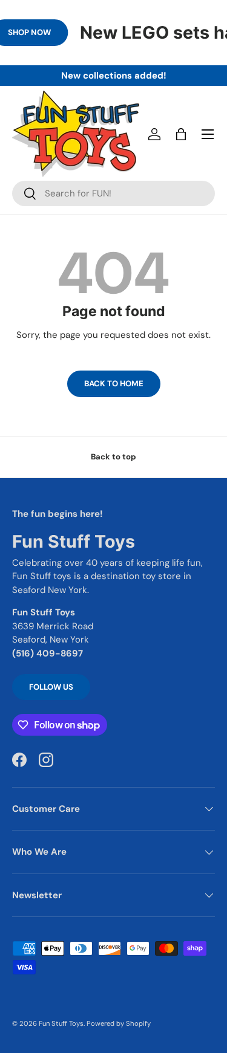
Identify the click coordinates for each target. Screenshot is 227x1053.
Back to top (113, 457)
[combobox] (113, 193)
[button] (181, 134)
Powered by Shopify (119, 1023)
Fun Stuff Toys (61, 1023)
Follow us (51, 687)
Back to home (113, 383)
